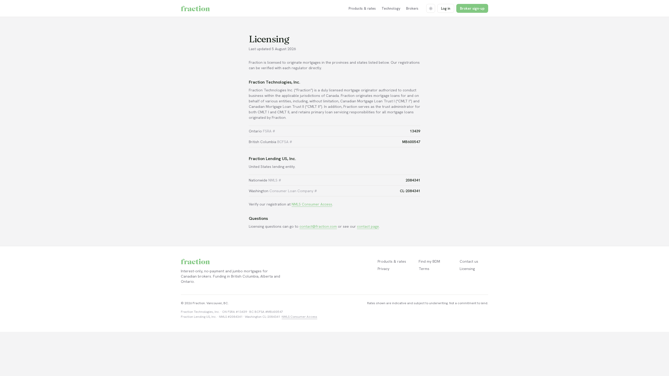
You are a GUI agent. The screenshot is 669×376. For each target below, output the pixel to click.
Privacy (383, 268)
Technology (391, 8)
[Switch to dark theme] (430, 8)
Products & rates (362, 8)
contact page (368, 226)
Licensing (467, 268)
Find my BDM (429, 261)
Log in (445, 8)
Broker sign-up (472, 8)
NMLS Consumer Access (312, 204)
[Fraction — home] (195, 8)
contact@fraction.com (318, 226)
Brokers (412, 8)
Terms (424, 268)
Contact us (469, 261)
